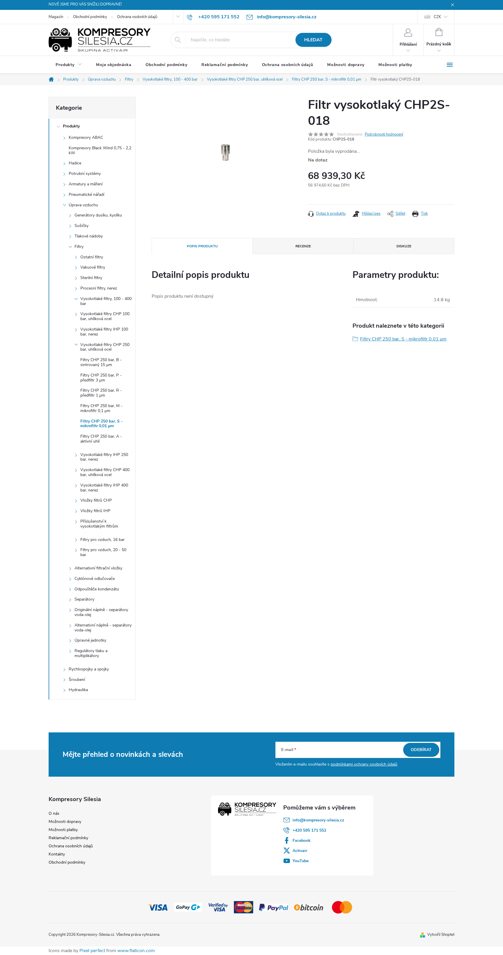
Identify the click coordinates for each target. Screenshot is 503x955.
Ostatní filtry (91, 257)
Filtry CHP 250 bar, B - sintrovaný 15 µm (101, 362)
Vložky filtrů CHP (96, 500)
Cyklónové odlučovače (95, 578)
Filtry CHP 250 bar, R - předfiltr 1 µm (101, 393)
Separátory (84, 599)
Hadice (75, 163)
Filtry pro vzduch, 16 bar (102, 539)
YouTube (301, 861)
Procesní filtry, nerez (98, 288)
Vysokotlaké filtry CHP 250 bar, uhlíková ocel (105, 347)
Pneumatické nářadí (86, 194)
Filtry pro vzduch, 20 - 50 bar (103, 552)
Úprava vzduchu (83, 205)
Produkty (71, 126)
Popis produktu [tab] (202, 246)
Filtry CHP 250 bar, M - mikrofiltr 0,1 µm (101, 408)
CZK (437, 16)
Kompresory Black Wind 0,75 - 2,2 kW (100, 150)
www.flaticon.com (136, 950)
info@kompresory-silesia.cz (318, 820)
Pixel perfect (92, 950)
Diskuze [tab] (403, 246)
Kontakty (57, 854)
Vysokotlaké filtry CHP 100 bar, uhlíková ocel (105, 316)
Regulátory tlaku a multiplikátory (91, 653)
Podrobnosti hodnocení (384, 134)
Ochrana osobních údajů (137, 16)
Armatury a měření (85, 184)
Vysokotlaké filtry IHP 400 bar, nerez (104, 487)
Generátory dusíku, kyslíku (98, 215)
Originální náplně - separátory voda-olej (101, 612)
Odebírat (421, 749)
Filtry (79, 246)
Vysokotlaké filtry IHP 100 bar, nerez (104, 331)
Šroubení (77, 679)
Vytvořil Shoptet (440, 934)
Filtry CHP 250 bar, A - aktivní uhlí (101, 439)
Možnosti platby (63, 829)
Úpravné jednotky (90, 640)
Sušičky (81, 225)
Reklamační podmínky (68, 838)
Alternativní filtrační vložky (98, 568)
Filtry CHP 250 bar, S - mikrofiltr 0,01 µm (101, 423)
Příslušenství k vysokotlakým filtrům (99, 524)
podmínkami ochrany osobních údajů (364, 764)
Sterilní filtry (91, 278)
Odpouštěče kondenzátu (97, 589)
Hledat (313, 40)
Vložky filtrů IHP (95, 511)
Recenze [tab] (303, 246)
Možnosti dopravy (65, 821)
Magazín (56, 16)
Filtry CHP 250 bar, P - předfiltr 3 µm (101, 377)
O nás (54, 813)
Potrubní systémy (85, 173)
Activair (300, 850)
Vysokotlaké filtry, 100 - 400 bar (106, 301)
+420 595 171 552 (309, 830)
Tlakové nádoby (89, 236)
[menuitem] (69, 65)
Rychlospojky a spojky (89, 669)
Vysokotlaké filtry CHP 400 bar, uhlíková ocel (105, 472)
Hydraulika (78, 690)
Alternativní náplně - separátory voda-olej (103, 627)
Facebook (302, 840)
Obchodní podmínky (90, 16)
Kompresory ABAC (86, 137)
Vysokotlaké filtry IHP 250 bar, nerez (104, 457)
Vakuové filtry (92, 267)
